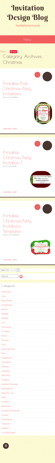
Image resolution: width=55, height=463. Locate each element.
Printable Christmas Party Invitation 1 (17, 157)
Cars (3, 322)
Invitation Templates (9, 384)
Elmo (3, 353)
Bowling (4, 318)
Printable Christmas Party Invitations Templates (17, 223)
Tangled (4, 415)
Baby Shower (6, 300)
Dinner (4, 336)
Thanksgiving (6, 419)
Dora (3, 344)
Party (15, 129)
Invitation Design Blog (27, 12)
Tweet (3, 51)
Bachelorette (6, 305)
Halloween (5, 371)
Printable (5, 402)
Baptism (4, 309)
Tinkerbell (5, 424)
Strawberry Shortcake (10, 410)
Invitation (5, 380)
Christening (6, 327)
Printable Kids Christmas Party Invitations (17, 88)
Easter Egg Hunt (8, 349)
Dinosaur (5, 340)
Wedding (5, 428)
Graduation (6, 362)
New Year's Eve (7, 393)
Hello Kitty (5, 375)
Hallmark (5, 366)
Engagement (6, 358)
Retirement (6, 406)
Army (3, 296)
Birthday (4, 314)
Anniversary (6, 292)
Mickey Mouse (7, 388)
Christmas (7, 129)
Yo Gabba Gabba (8, 432)
